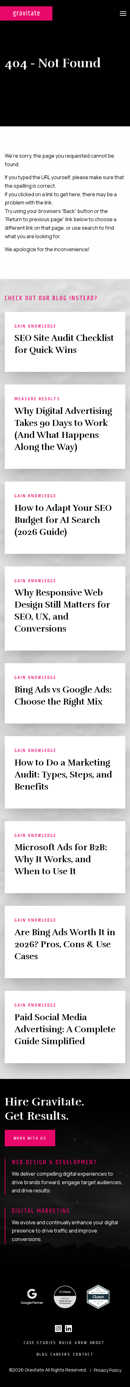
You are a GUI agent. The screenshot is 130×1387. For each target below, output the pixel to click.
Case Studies (40, 1342)
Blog (42, 1354)
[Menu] (123, 13)
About (97, 1342)
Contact (83, 1354)
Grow (81, 1342)
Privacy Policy (107, 1370)
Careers (60, 1354)
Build (65, 1342)
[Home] (26, 13)
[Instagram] (58, 1328)
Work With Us (30, 1138)
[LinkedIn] (68, 1328)
